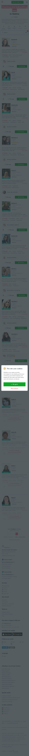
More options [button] (14, 388)
